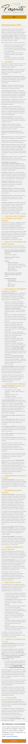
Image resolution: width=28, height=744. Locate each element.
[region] (14, 733)
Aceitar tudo (14, 741)
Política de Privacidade (12, 736)
